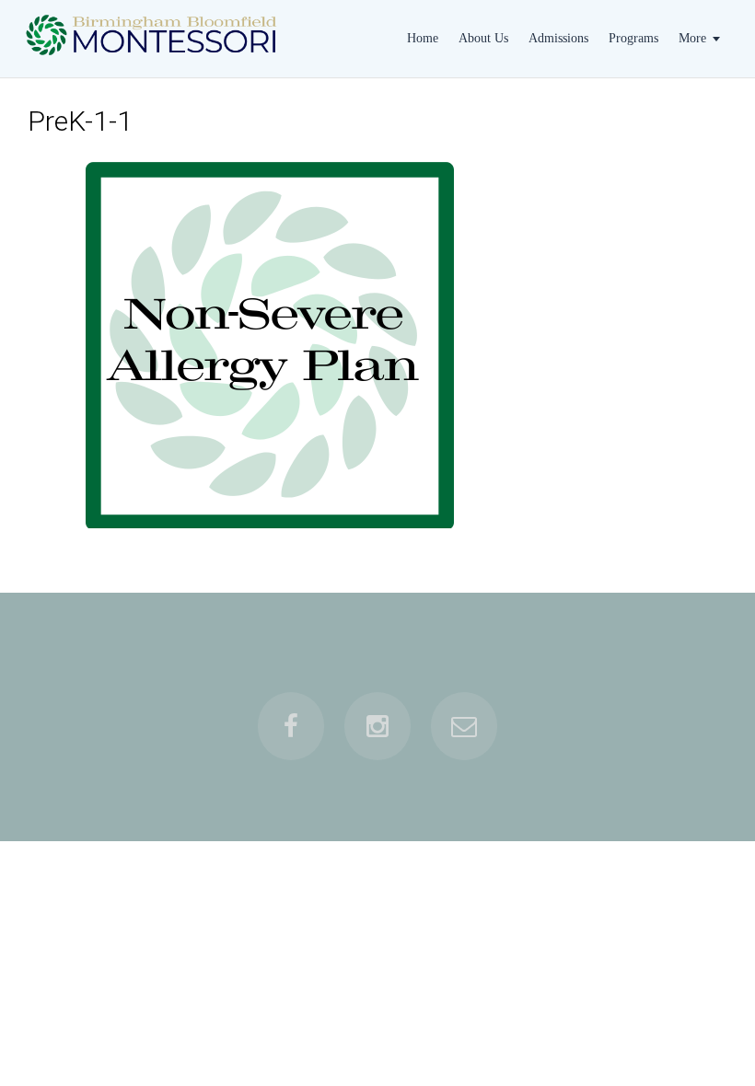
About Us (483, 38)
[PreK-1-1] (270, 344)
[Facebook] (291, 726)
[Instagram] (377, 726)
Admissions (558, 38)
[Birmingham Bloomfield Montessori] (154, 61)
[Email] (464, 726)
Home (422, 38)
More (692, 38)
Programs (633, 38)
